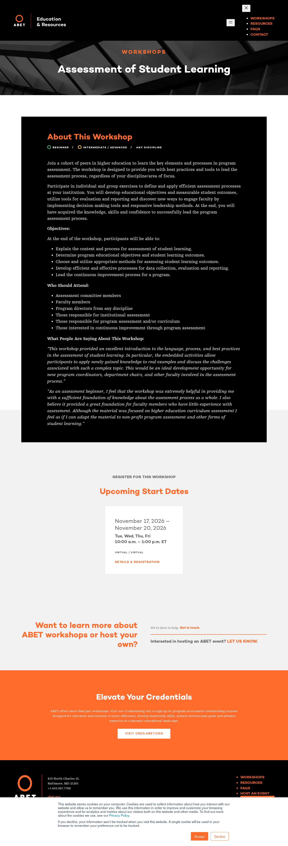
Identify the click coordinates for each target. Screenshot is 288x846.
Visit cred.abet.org (144, 733)
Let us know (242, 641)
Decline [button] (219, 836)
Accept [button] (199, 836)
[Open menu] (230, 22)
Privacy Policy (119, 815)
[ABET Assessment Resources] (39, 20)
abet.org (54, 797)
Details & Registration (137, 562)
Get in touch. (190, 628)
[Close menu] (246, 8)
